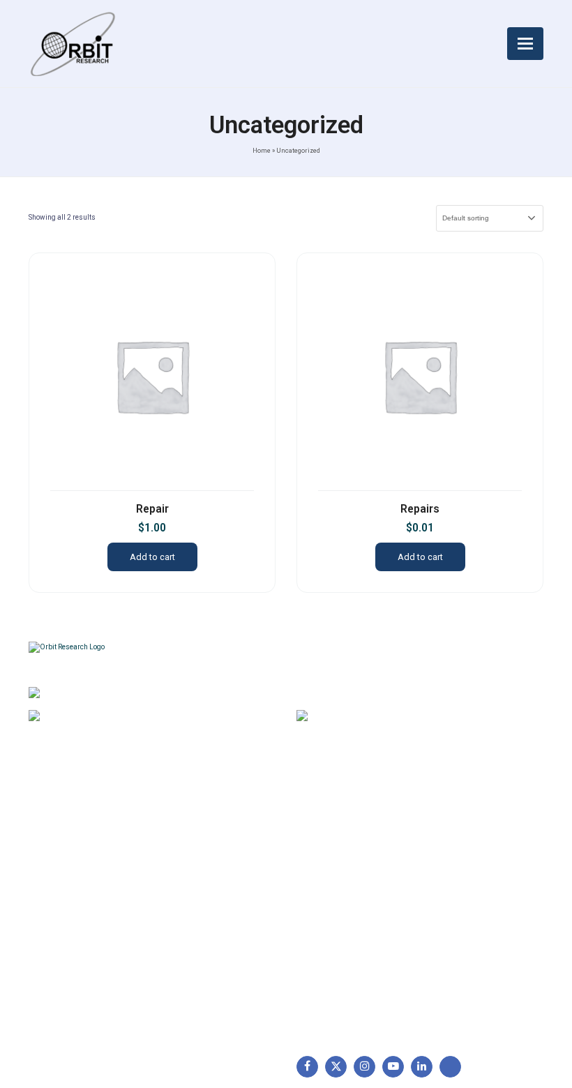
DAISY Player (333, 848)
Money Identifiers (342, 936)
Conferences (193, 914)
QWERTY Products (345, 870)
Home (262, 150)
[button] (525, 43)
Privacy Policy (195, 892)
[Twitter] (336, 1067)
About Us (56, 826)
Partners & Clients (76, 958)
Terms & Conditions (208, 870)
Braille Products (339, 826)
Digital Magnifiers (341, 1012)
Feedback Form (199, 936)
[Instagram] (364, 1067)
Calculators (328, 914)
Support (54, 848)
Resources (60, 914)
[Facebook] (307, 1067)
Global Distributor (203, 826)
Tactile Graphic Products (359, 892)
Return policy (193, 848)
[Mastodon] (450, 1067)
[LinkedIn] (421, 1067)
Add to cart (152, 557)
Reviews (54, 892)
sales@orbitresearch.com (404, 717)
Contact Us (61, 936)
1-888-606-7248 (119, 717)
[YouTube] (393, 1067)
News (48, 870)
